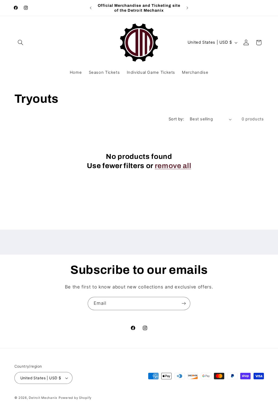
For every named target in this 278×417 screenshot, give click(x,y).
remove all (173, 166)
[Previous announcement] (91, 7)
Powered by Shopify (75, 398)
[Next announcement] (187, 7)
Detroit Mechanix (43, 398)
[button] (20, 42)
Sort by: (176, 119)
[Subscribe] (184, 303)
